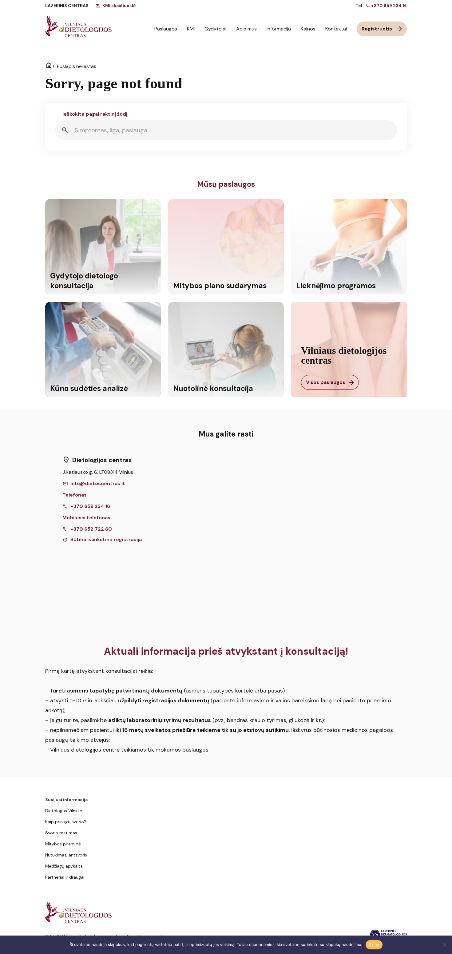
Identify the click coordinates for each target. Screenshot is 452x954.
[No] (444, 945)
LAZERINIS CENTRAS (67, 5)
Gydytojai (215, 29)
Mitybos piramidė (63, 844)
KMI (191, 29)
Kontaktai (336, 29)
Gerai (374, 944)
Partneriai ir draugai (64, 877)
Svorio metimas (61, 833)
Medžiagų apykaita (64, 866)
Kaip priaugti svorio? (65, 821)
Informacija (279, 29)
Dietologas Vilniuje (63, 810)
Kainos (308, 29)
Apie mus (246, 29)
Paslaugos (165, 29)
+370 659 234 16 (386, 5)
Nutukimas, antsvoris (66, 855)
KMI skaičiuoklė (119, 5)
